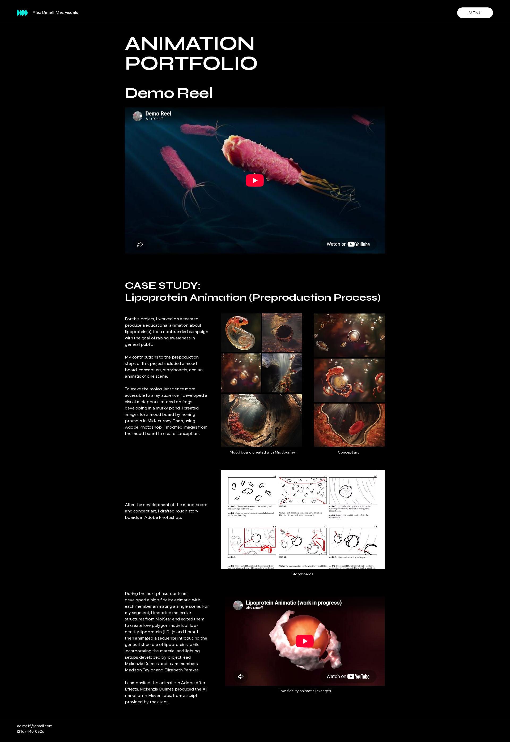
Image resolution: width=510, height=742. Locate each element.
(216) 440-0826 (30, 731)
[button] (303, 519)
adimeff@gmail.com (35, 725)
